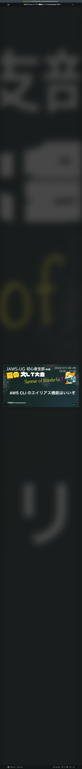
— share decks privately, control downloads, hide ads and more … (41, 1)
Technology (57, 767)
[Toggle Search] (72, 5)
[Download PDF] (74, 767)
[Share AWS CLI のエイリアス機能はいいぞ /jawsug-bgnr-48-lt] (67, 767)
